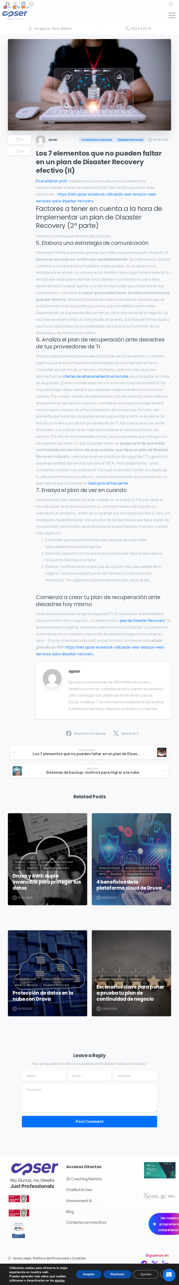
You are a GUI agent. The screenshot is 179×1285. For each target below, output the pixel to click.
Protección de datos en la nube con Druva (43, 996)
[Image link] (27, 1198)
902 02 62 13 (141, 28)
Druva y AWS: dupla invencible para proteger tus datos (47, 882)
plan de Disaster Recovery (142, 620)
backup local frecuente (108, 483)
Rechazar (117, 1274)
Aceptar (89, 1274)
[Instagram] (31, 4)
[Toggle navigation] (172, 15)
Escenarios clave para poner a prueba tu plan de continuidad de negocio (130, 993)
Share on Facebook (90, 733)
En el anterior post (51, 181)
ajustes (60, 1280)
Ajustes (145, 1274)
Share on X (130, 733)
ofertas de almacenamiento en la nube (95, 376)
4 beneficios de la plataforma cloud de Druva (129, 885)
